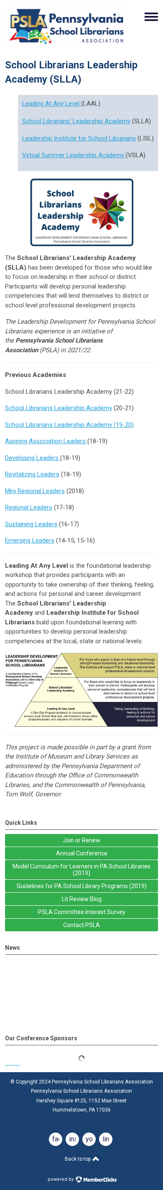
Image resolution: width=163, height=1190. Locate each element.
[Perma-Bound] (81, 1062)
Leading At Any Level (51, 103)
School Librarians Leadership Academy (58, 408)
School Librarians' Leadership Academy (76, 121)
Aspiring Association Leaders (46, 441)
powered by (61, 1179)
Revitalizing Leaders (32, 474)
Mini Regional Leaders (35, 491)
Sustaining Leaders (31, 524)
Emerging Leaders (29, 540)
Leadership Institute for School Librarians (79, 138)
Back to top (78, 1159)
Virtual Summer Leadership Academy (74, 155)
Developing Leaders (32, 458)
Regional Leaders (28, 507)
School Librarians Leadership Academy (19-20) (69, 425)
